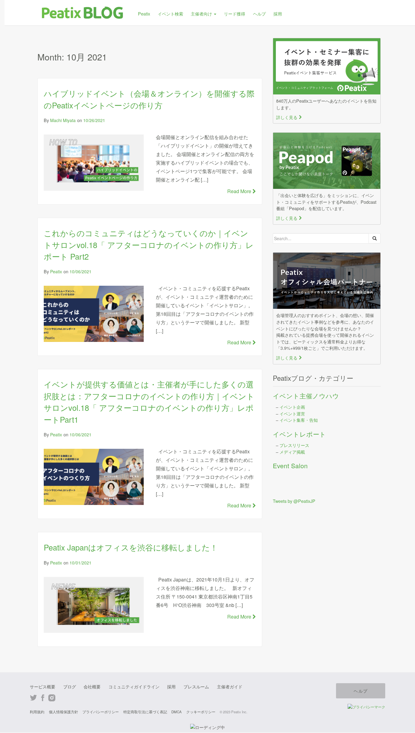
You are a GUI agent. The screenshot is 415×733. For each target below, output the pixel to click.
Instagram (52, 698)
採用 (277, 13)
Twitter (33, 698)
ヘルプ (259, 13)
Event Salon (290, 465)
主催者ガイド (229, 686)
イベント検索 (170, 13)
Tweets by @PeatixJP (294, 501)
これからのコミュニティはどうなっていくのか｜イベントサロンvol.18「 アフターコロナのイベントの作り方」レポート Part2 (149, 244)
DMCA (176, 711)
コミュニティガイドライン (133, 686)
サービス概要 (42, 686)
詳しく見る (289, 117)
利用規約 (37, 711)
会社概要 (92, 686)
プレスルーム (196, 686)
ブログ (69, 686)
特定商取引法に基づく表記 (145, 711)
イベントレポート (299, 433)
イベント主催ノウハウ (306, 395)
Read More (239, 191)
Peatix (144, 13)
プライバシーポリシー (100, 711)
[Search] (375, 238)
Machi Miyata (63, 120)
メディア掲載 (292, 451)
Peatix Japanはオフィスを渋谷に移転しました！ (131, 547)
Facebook (42, 698)
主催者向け (202, 13)
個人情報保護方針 (63, 711)
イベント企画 (292, 407)
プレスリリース (294, 445)
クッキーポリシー (200, 711)
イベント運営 (292, 413)
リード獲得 (234, 13)
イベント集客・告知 (299, 420)
